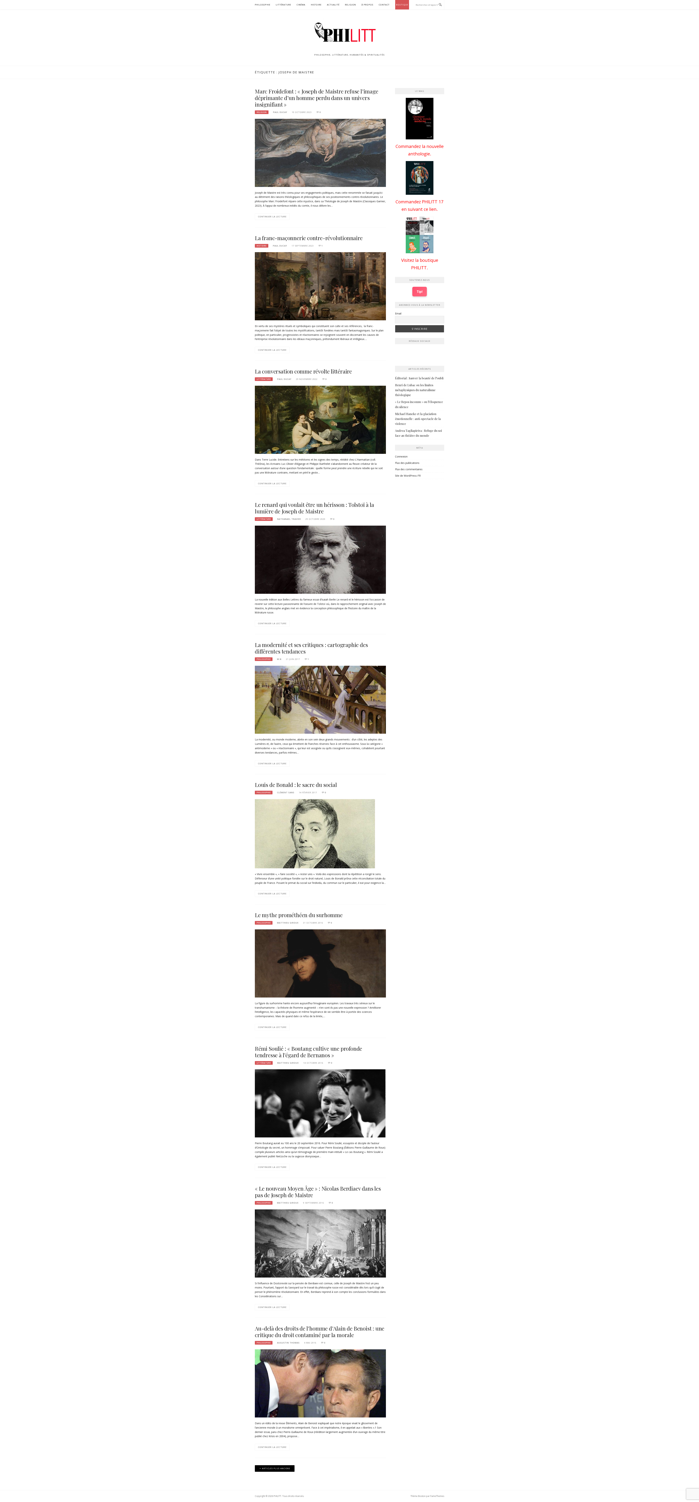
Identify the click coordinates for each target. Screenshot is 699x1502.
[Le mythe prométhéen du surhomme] (320, 963)
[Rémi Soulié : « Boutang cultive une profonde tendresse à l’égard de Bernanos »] (320, 1103)
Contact (384, 4)
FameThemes (437, 1496)
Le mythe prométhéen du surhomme (299, 915)
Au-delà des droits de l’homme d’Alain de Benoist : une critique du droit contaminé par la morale (319, 1332)
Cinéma (301, 4)
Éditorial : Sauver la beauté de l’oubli (419, 378)
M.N (279, 659)
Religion (350, 4)
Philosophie (262, 4)
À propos (367, 4)
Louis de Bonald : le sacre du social (296, 784)
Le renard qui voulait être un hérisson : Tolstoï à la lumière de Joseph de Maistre (314, 508)
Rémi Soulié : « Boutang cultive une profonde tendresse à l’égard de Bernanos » (308, 1052)
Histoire (316, 4)
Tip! (419, 291)
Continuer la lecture (272, 216)
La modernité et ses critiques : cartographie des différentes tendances (311, 648)
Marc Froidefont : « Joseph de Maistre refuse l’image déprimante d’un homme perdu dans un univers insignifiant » (316, 98)
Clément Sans (285, 792)
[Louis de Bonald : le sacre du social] (315, 833)
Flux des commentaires (408, 469)
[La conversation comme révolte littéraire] (320, 419)
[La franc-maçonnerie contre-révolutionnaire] (320, 286)
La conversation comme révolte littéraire (303, 371)
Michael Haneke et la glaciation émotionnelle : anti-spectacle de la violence (418, 419)
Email (398, 313)
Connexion (401, 456)
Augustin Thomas (288, 1342)
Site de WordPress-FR (408, 475)
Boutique (402, 4)
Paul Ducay (280, 112)
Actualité (333, 4)
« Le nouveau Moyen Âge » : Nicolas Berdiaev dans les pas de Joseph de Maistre (318, 1192)
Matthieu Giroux (288, 922)
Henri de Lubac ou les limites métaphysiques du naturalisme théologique (415, 390)
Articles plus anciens (276, 1468)
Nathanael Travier (289, 519)
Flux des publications (407, 463)
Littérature (283, 4)
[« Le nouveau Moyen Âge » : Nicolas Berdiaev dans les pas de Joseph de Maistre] (320, 1243)
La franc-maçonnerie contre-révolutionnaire (309, 238)
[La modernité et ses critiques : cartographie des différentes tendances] (320, 699)
